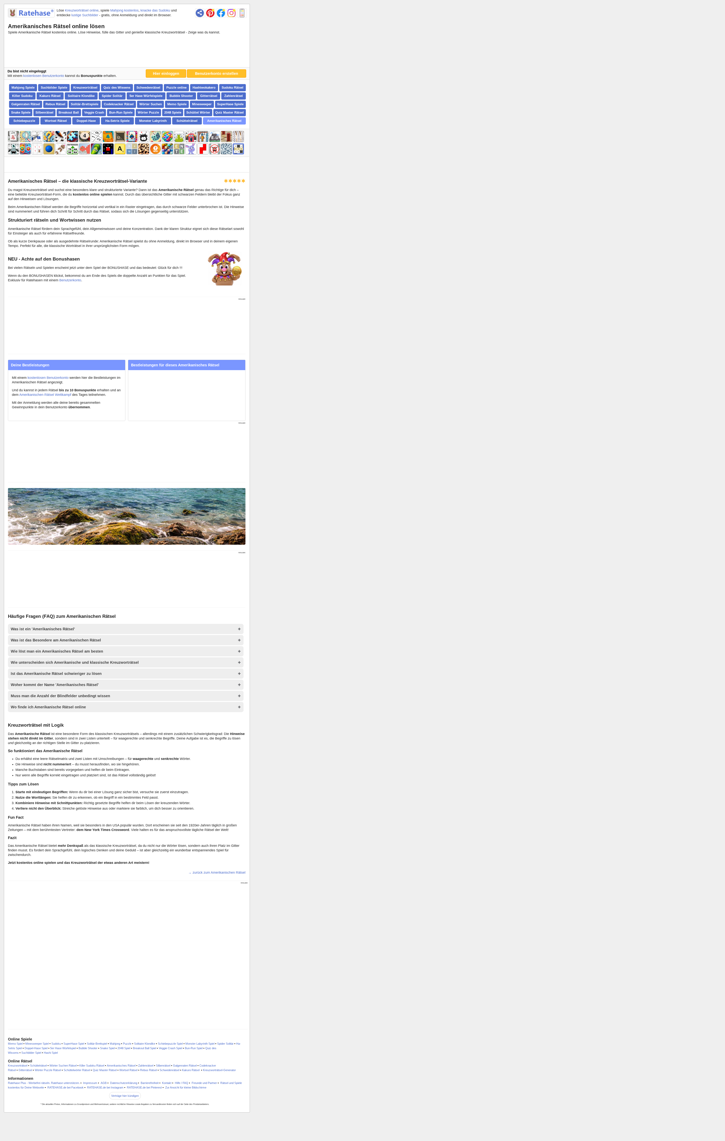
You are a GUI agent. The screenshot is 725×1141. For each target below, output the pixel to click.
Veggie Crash (94, 112)
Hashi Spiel (51, 1052)
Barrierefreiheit (150, 1083)
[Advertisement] (126, 51)
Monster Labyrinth (153, 121)
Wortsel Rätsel (56, 121)
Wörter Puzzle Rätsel (48, 1070)
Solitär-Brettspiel (97, 1043)
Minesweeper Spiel (37, 1043)
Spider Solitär (112, 96)
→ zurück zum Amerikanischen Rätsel (216, 872)
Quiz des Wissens (116, 87)
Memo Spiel (15, 1043)
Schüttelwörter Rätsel (77, 1070)
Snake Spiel (107, 1048)
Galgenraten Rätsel (25, 104)
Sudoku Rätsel (232, 87)
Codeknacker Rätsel (119, 104)
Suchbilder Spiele (54, 87)
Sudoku (56, 1043)
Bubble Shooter (181, 96)
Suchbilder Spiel (31, 1052)
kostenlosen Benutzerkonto (43, 76)
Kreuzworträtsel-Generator (219, 1070)
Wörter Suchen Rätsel (63, 1065)
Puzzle (127, 1043)
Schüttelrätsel (187, 121)
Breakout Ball (69, 112)
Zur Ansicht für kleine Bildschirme (185, 1087)
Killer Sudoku (22, 96)
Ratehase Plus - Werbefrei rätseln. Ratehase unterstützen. (44, 1083)
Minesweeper (202, 104)
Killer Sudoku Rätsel (91, 1065)
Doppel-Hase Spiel (36, 1048)
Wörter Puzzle (148, 112)
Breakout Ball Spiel (144, 1048)
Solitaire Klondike (81, 96)
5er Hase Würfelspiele (146, 96)
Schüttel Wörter (198, 112)
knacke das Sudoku (155, 10)
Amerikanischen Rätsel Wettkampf (45, 395)
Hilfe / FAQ (181, 1083)
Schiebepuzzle (24, 121)
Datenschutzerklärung (123, 1083)
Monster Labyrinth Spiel (199, 1043)
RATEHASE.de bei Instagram (105, 1087)
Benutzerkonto (70, 280)
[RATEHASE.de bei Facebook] (221, 13)
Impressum (90, 1083)
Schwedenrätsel (148, 87)
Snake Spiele (20, 112)
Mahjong (115, 1043)
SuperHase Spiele (230, 104)
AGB (104, 1083)
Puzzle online (176, 87)
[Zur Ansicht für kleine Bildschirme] (242, 13)
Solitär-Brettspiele (84, 104)
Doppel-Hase (86, 121)
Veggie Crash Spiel (170, 1048)
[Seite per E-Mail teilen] (199, 13)
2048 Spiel (123, 1048)
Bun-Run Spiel (194, 1048)
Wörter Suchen (150, 104)
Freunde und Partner (204, 1083)
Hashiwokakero (204, 87)
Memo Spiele (177, 104)
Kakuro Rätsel (50, 96)
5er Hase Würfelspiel (63, 1048)
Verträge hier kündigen (125, 1095)
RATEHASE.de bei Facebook (65, 1087)
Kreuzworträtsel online (82, 10)
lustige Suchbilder (84, 15)
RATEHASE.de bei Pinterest (144, 1087)
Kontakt (166, 1083)
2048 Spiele (172, 112)
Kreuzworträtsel (85, 87)
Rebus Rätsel (55, 104)
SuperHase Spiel (73, 1043)
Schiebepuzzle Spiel (170, 1043)
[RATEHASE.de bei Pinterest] (210, 13)
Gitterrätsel (208, 96)
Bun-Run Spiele (121, 112)
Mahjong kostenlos (124, 10)
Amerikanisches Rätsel (224, 121)
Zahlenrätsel (233, 96)
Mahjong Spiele (23, 87)
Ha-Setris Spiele (117, 121)
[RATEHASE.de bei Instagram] (231, 13)
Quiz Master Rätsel (229, 112)
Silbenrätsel (44, 112)
